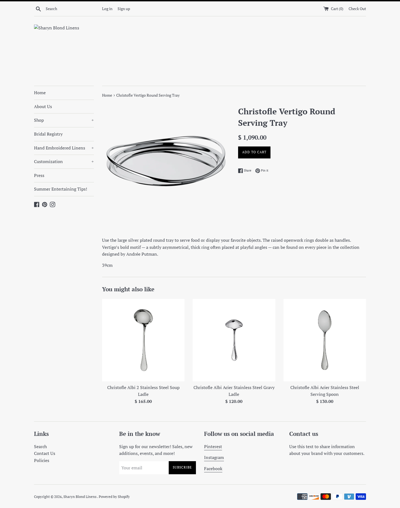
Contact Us (44, 453)
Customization (64, 161)
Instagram (214, 457)
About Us (43, 106)
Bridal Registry (48, 134)
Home (40, 93)
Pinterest (213, 446)
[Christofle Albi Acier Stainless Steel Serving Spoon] (325, 340)
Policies (41, 460)
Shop (64, 120)
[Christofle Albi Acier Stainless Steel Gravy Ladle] (234, 340)
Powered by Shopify (114, 496)
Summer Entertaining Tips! (60, 189)
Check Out (357, 8)
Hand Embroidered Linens (64, 148)
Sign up (124, 8)
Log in (107, 8)
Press (39, 175)
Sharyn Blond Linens (80, 496)
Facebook (213, 469)
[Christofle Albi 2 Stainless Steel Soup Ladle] (143, 340)
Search (40, 446)
